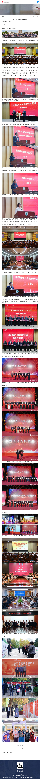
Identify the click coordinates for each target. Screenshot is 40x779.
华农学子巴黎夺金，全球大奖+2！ (9, 754)
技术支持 (28, 777)
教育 (37, 16)
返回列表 (36, 21)
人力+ (35, 16)
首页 (33, 16)
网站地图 (31, 777)
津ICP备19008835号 (22, 777)
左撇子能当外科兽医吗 (7, 752)
